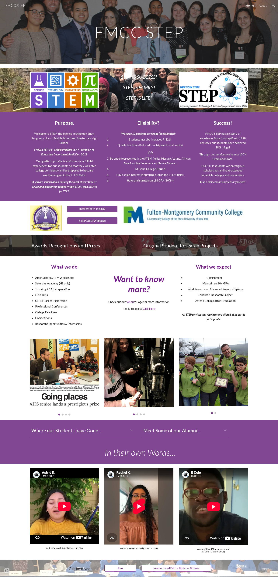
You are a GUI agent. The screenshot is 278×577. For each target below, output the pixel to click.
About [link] (263, 5)
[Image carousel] (64, 377)
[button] (273, 5)
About (131, 302)
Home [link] (250, 5)
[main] (138, 32)
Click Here (149, 308)
